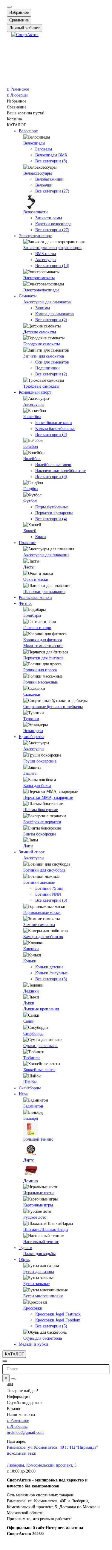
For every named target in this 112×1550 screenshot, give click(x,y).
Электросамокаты (39, 278)
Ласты (28, 567)
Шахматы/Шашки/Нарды (45, 1229)
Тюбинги (31, 1058)
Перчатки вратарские (54, 513)
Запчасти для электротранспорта (52, 248)
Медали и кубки (33, 1344)
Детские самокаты (39, 332)
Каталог (14, 1408)
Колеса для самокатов (54, 314)
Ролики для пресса (40, 670)
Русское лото (34, 1217)
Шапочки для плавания (44, 591)
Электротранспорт (35, 236)
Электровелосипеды (41, 290)
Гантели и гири (37, 627)
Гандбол (30, 489)
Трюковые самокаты (41, 386)
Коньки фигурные (51, 973)
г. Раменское (18, 89)
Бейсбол (30, 446)
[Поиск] (13, 1379)
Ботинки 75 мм (49, 888)
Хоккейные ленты (39, 1070)
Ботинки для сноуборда (44, 870)
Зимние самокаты (39, 924)
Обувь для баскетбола (42, 1338)
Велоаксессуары (37, 173)
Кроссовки (32, 1308)
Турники (31, 719)
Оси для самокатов (52, 362)
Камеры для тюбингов (43, 936)
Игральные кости (38, 1193)
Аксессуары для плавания (46, 555)
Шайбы (29, 1082)
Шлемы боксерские (40, 809)
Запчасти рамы (48, 218)
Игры (23, 1094)
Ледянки (31, 991)
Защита (29, 773)
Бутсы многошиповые (43, 1296)
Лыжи (28, 1003)
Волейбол (32, 458)
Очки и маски (35, 579)
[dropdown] (9, 7)
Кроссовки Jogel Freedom (57, 1320)
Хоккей (29, 531)
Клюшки (31, 949)
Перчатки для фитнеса (43, 658)
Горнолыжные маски (42, 912)
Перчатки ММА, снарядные (48, 797)
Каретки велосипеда (53, 224)
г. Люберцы (17, 95)
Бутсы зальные (36, 1284)
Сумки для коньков (40, 1045)
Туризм (25, 1247)
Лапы (28, 846)
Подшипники (47, 368)
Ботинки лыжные (39, 882)
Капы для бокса (37, 785)
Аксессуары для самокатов (47, 302)
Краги (40, 537)
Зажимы (42, 308)
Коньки (29, 961)
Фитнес (25, 603)
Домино (30, 1181)
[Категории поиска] (4, 1361)
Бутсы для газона (38, 1271)
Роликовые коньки (35, 597)
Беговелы (43, 149)
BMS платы (45, 253)
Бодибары (32, 615)
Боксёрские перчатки (42, 822)
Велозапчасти (35, 212)
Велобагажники (49, 179)
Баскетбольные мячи (53, 422)
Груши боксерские (39, 761)
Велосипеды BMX (51, 155)
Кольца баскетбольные (55, 428)
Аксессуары (45, 259)
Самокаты (27, 296)
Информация (18, 1396)
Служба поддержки (24, 1402)
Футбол (30, 501)
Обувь (24, 1259)
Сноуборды (33, 1033)
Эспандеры (33, 731)
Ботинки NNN (48, 894)
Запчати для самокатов (43, 356)
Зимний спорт (32, 852)
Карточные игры (38, 1205)
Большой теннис (38, 1139)
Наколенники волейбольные (60, 470)
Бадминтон (33, 1106)
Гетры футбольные (51, 507)
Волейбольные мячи (53, 464)
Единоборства (31, 736)
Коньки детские (49, 967)
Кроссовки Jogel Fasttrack (58, 1314)
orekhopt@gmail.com (25, 1432)
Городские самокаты (41, 344)
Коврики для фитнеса (42, 640)
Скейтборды (30, 1088)
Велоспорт (28, 131)
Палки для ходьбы (39, 1253)
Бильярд (30, 1118)
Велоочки (44, 185)
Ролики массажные (40, 682)
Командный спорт (35, 392)
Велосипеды (34, 143)
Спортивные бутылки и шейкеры (53, 706)
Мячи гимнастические (43, 646)
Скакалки (31, 694)
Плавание (27, 543)
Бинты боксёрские (39, 834)
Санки (29, 1021)
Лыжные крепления (41, 1009)
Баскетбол (32, 416)
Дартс (28, 1160)
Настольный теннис (41, 1242)
